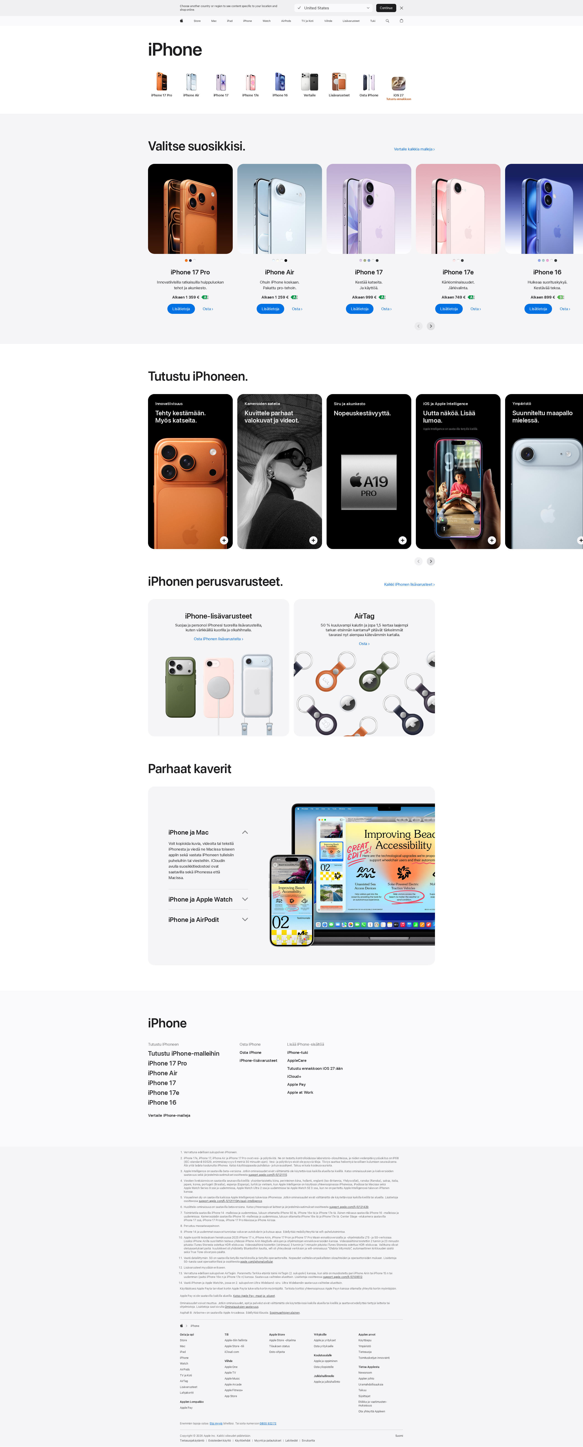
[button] (333, 8)
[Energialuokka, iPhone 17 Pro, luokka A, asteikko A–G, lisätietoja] (205, 297)
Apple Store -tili (234, 1346)
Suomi (399, 1435)
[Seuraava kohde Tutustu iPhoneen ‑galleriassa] (431, 561)
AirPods (185, 1369)
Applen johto (366, 1378)
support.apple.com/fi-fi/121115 (267, 1174)
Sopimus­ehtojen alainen (284, 1312)
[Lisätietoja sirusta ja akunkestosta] (369, 471)
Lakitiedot (291, 1440)
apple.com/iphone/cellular (256, 1261)
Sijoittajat (364, 1396)
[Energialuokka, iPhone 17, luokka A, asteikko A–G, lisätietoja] (382, 297)
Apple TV (230, 1372)
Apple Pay (186, 1407)
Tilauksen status (279, 1346)
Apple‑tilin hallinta (236, 1340)
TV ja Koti (186, 1375)
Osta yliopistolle (324, 1367)
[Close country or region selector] (401, 8)
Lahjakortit (187, 1392)
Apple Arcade (233, 1384)
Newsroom (365, 1372)
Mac (182, 1346)
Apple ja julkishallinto (327, 1381)
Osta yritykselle (323, 1346)
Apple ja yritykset (325, 1340)
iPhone (184, 1357)
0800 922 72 (268, 1423)
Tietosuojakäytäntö (192, 1440)
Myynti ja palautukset (267, 1440)
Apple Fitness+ (234, 1390)
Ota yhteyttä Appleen (371, 1411)
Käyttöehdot (243, 1440)
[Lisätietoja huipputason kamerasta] (279, 471)
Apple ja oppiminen (326, 1361)
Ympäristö (364, 1346)
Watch (184, 1363)
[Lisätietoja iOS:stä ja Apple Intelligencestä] (458, 471)
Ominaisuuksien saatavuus (241, 1306)
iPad (183, 1352)
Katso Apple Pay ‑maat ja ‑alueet (254, 1295)
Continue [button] (386, 8)
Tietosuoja (365, 1352)
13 (369, 630)
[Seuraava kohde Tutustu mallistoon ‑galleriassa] (431, 326)
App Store (231, 1396)
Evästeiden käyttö (219, 1440)
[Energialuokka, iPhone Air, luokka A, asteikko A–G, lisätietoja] (294, 297)
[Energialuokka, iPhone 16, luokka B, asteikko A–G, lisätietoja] (560, 297)
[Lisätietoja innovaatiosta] (190, 471)
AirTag (184, 1381)
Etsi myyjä (216, 1423)
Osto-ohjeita (277, 1352)
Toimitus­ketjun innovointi (374, 1357)
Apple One (231, 1367)
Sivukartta (308, 1440)
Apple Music (232, 1378)
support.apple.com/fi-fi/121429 (348, 1207)
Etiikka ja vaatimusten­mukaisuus (372, 1403)
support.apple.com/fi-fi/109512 (342, 1277)
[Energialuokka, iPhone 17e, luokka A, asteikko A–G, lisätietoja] (471, 297)
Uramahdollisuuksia (370, 1384)
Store (183, 1340)
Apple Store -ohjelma (282, 1340)
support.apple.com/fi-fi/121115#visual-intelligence (230, 1201)
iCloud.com (232, 1352)
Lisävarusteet (188, 1387)
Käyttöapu (364, 1340)
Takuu (362, 1390)
